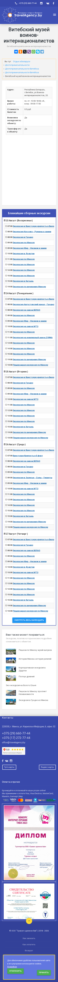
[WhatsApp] (33, 52)
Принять (44, 972)
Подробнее (12, 967)
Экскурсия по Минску (24, 242)
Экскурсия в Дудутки (23, 253)
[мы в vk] (47, 3)
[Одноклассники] (20, 52)
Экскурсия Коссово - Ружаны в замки (32, 231)
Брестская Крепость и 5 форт (28, 456)
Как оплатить (29, 944)
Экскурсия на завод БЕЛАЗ (26, 310)
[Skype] (38, 52)
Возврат (29, 950)
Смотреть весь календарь (29, 620)
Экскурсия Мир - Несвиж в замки (30, 248)
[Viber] (29, 52)
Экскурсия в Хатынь (23, 281)
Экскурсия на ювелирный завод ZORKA (33, 337)
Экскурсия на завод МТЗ (25, 326)
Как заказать (29, 938)
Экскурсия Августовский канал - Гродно (33, 304)
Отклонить (15, 971)
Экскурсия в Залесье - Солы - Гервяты (32, 477)
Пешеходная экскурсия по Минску (30, 365)
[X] (25, 52)
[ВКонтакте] (16, 52)
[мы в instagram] (41, 3)
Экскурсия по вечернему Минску (29, 286)
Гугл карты (9, 767)
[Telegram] (42, 52)
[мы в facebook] (53, 3)
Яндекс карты (47, 767)
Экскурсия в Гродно (23, 237)
